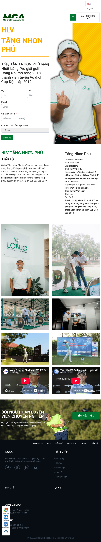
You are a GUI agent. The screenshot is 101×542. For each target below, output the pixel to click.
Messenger (5, 527)
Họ (2, 90)
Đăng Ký (7, 137)
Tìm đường (5, 513)
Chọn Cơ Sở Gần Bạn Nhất (14, 125)
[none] (93, 3)
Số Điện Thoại (8, 113)
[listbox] (93, 3)
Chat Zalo (6, 520)
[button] (88, 17)
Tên (29, 90)
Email (4, 102)
